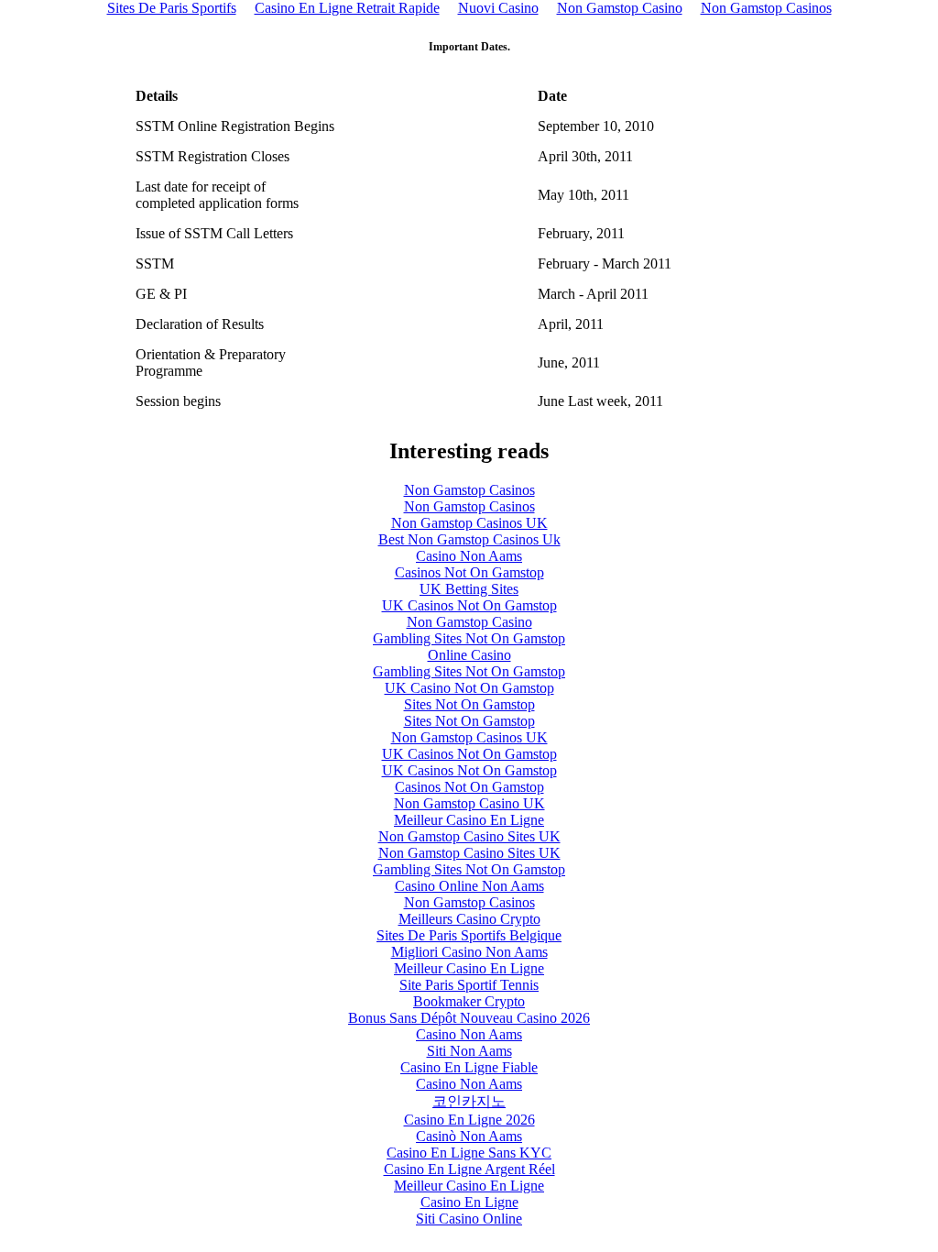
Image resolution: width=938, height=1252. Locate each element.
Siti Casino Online (469, 1218)
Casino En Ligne (469, 1202)
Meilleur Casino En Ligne (469, 820)
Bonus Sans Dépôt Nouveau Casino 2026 (469, 1018)
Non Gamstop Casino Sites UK (469, 836)
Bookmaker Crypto (469, 1001)
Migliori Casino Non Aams (469, 952)
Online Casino (469, 655)
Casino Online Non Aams (469, 886)
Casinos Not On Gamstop (469, 572)
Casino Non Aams (469, 556)
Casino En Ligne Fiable (469, 1067)
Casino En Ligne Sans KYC (469, 1152)
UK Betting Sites (469, 589)
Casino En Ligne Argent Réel (469, 1169)
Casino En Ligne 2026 (469, 1119)
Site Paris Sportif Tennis (469, 985)
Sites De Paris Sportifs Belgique (469, 935)
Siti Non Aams (469, 1051)
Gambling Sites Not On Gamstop (469, 638)
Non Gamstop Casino (469, 622)
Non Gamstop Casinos (469, 490)
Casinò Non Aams (469, 1136)
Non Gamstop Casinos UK (469, 523)
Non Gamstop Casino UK (469, 803)
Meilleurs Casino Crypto (469, 919)
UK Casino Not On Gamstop (469, 688)
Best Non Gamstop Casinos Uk (469, 539)
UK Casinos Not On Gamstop (469, 605)
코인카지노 (469, 1101)
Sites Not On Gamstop (469, 704)
